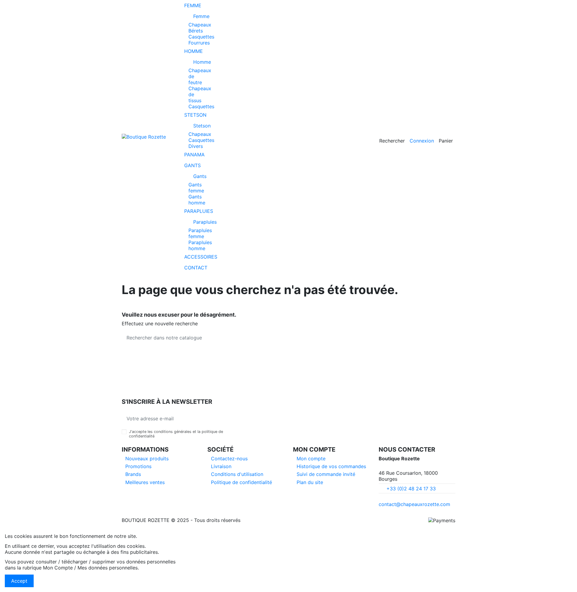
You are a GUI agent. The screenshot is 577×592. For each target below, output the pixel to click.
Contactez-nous (229, 459)
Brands (133, 474)
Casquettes (201, 37)
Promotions (138, 466)
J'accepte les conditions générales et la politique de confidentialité (176, 433)
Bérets (195, 31)
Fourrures (199, 43)
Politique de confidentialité (241, 482)
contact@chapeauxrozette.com (414, 504)
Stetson (195, 126)
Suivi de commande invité (326, 474)
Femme (195, 16)
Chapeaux (199, 25)
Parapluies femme (200, 233)
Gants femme (196, 188)
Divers (195, 146)
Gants (195, 176)
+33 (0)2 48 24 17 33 (411, 489)
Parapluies (197, 222)
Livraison (221, 466)
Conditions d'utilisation (237, 474)
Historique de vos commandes (331, 466)
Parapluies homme (200, 245)
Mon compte (311, 459)
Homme (197, 62)
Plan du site (310, 482)
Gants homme (196, 200)
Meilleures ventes (145, 482)
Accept (19, 581)
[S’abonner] (222, 418)
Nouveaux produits (147, 459)
